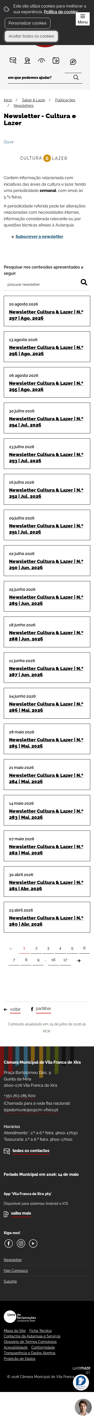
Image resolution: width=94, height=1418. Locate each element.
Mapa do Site (15, 1331)
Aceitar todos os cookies (31, 36)
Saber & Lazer (33, 100)
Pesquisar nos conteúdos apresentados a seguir (43, 270)
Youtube (33, 1243)
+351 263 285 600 (20, 1095)
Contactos (13, 60)
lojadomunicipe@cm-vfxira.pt (31, 1109)
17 (65, 959)
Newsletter (13, 1260)
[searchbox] (45, 79)
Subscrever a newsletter (39, 236)
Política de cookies (61, 12)
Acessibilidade (16, 1347)
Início (8, 100)
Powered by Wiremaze (81, 1370)
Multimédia (56, 60)
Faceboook (9, 1243)
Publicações (65, 100)
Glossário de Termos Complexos (30, 1342)
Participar (27, 60)
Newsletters (24, 106)
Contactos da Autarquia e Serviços (32, 1336)
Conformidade (43, 1347)
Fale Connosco (16, 1271)
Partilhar (43, 1008)
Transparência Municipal (41, 60)
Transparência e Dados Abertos (29, 1353)
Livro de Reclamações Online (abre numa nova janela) (20, 1316)
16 (53, 959)
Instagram (21, 1243)
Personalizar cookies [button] (28, 23)
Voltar (15, 1009)
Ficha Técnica (40, 1331)
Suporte (10, 1281)
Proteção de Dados (19, 1359)
